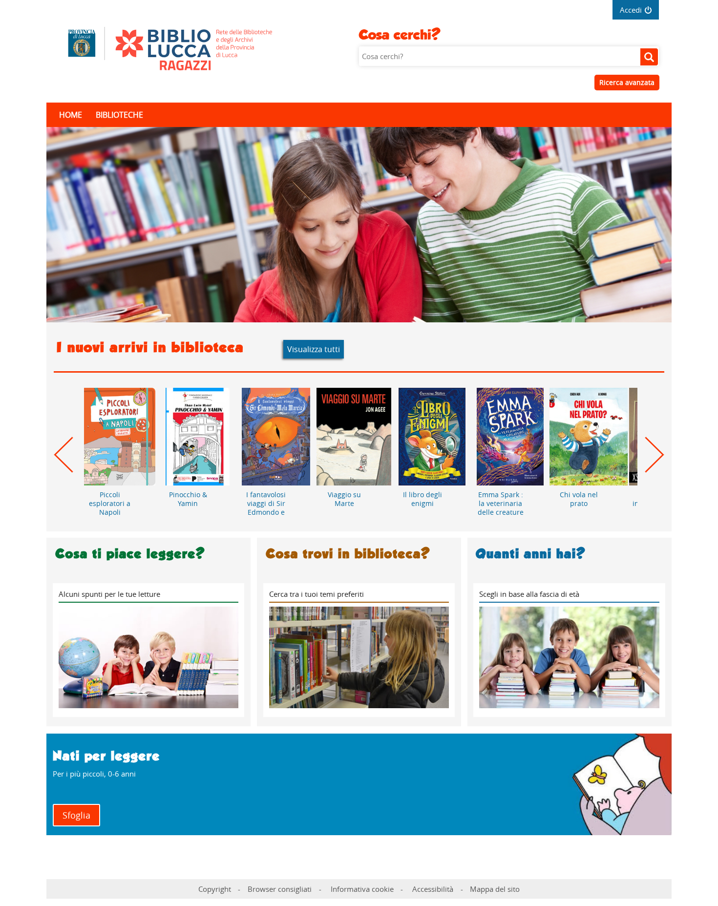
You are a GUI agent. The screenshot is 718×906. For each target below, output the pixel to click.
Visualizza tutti (313, 349)
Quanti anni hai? (531, 554)
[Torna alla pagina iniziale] (209, 51)
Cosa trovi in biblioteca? (348, 554)
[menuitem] (76, 115)
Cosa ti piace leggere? (130, 554)
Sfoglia (76, 815)
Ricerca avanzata (627, 82)
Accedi (631, 10)
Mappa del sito (495, 889)
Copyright (214, 889)
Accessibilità (432, 889)
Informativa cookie (362, 889)
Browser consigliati (280, 889)
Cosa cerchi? (400, 34)
